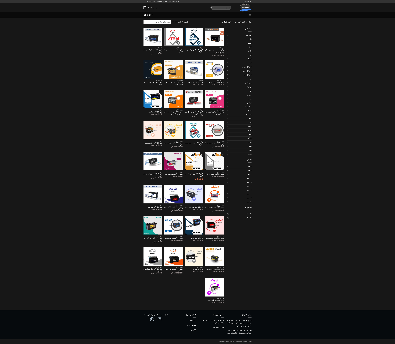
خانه (250, 22)
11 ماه (249, 178)
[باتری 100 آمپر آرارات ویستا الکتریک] (194, 37)
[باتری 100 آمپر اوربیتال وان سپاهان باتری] (194, 99)
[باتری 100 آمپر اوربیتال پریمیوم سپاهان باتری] (214, 99)
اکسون (249, 43)
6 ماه (250, 166)
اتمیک (249, 59)
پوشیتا (249, 87)
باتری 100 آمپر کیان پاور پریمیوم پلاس (214, 51)
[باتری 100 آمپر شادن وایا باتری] (194, 194)
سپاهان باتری (191, 325)
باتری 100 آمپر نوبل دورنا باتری (174, 238)
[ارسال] (212, 8)
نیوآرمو (249, 138)
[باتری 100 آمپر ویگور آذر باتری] (214, 287)
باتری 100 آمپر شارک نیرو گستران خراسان (173, 208)
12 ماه (249, 182)
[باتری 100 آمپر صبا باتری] (152, 194)
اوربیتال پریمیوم (246, 67)
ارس (250, 63)
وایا (250, 39)
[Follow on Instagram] (150, 15)
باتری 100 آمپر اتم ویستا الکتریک (173, 51)
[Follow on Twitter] (147, 15)
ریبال (250, 98)
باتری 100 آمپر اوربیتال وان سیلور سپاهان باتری (173, 113)
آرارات (250, 51)
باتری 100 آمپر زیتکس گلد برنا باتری (194, 175)
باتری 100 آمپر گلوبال (197, 238)
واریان (250, 142)
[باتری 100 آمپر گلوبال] (194, 225)
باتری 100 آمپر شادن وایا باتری (194, 207)
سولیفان (249, 114)
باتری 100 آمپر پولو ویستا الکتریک (194, 144)
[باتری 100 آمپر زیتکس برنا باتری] (214, 161)
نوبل (250, 134)
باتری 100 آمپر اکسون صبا (195, 83)
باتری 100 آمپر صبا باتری (155, 207)
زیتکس (249, 102)
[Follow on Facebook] (153, 15)
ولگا (250, 150)
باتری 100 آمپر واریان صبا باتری (215, 269)
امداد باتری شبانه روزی (149, 2)
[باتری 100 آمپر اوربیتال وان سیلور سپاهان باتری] (173, 99)
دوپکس (249, 95)
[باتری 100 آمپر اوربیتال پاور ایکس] (152, 69)
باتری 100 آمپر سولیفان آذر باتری (214, 208)
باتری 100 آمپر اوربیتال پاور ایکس (152, 83)
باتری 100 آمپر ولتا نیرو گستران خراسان (173, 270)
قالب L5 (249, 214)
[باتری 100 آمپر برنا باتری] (152, 99)
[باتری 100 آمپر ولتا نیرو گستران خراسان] (173, 256)
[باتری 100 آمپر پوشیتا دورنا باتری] (214, 130)
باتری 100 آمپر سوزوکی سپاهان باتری (152, 175)
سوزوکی (249, 110)
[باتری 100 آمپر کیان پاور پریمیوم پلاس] (214, 37)
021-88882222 (218, 328)
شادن (250, 118)
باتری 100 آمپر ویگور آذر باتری (215, 300)
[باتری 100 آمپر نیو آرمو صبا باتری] (152, 225)
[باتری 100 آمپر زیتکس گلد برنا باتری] (194, 161)
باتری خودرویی (240, 22)
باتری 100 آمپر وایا (197, 269)
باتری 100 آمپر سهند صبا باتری (174, 174)
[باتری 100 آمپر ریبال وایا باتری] (152, 130)
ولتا (250, 146)
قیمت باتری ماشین (162, 2)
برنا (251, 79)
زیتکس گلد (248, 106)
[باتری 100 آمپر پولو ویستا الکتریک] (194, 130)
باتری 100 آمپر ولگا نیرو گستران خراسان (152, 270)
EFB (250, 47)
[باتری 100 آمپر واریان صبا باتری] (214, 256)
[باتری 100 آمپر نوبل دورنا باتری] (173, 225)
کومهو (250, 126)
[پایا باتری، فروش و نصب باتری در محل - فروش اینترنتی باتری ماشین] (243, 7)
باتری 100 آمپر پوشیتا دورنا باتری (214, 144)
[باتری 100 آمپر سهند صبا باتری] (173, 161)
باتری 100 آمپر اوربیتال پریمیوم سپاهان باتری (214, 113)
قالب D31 (248, 218)
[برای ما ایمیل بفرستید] (145, 15)
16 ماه (249, 194)
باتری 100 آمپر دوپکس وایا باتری (173, 144)
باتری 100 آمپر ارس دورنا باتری (215, 83)
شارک (250, 122)
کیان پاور (249, 35)
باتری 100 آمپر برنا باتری (155, 112)
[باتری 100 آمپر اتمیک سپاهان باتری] (152, 37)
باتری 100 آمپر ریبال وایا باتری (153, 143)
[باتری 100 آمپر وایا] (194, 256)
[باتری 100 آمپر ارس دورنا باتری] (214, 69)
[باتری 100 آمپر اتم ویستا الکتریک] (173, 37)
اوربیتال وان (248, 75)
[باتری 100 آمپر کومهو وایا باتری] (214, 225)
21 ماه (249, 202)
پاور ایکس (248, 83)
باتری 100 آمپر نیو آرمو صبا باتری (152, 239)
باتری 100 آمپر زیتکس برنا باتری (214, 174)
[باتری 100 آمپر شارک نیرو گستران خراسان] (173, 194)
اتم (251, 55)
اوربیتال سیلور (247, 71)
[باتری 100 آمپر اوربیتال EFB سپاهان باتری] (173, 69)
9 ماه (250, 174)
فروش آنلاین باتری (174, 2)
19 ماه (249, 198)
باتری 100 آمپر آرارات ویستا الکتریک (194, 51)
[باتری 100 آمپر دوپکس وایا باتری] (173, 130)
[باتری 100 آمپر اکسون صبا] (194, 69)
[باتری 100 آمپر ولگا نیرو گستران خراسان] (152, 256)
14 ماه (249, 186)
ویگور (250, 154)
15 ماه (249, 190)
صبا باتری (193, 320)
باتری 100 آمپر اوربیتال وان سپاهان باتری (194, 113)
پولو (250, 91)
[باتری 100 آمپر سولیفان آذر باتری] (214, 194)
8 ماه (250, 170)
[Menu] (250, 14)
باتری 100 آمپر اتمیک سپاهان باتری (152, 51)
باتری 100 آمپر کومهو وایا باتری (215, 238)
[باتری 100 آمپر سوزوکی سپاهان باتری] (152, 161)
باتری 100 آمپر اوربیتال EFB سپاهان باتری (173, 83)
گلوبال (250, 130)
